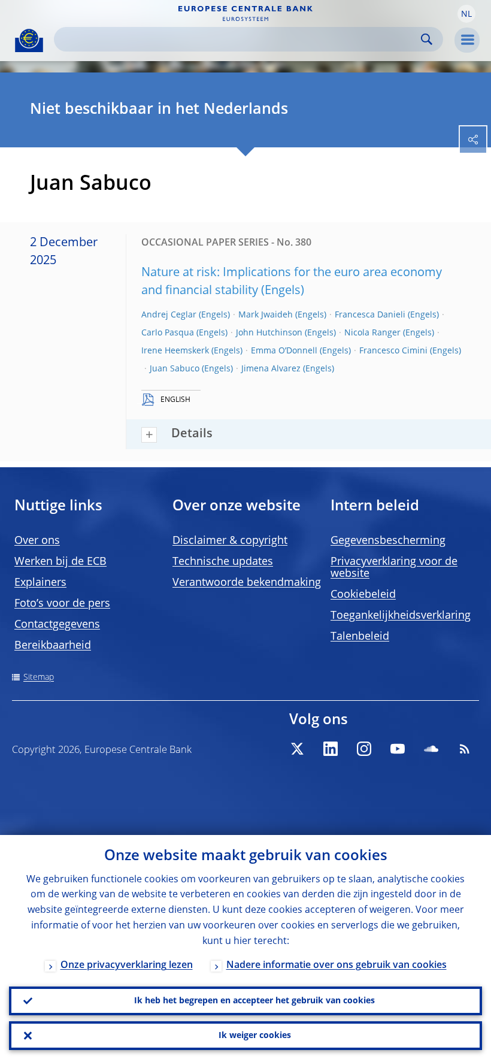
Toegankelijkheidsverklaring (401, 615)
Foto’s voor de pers (62, 603)
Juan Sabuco (174, 369)
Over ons (37, 540)
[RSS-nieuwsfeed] (464, 748)
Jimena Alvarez (271, 369)
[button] (466, 14)
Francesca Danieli (370, 315)
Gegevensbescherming (388, 540)
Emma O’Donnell (284, 351)
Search (427, 39)
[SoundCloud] (431, 748)
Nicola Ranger (372, 333)
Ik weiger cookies (255, 1035)
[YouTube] (397, 748)
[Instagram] (364, 748)
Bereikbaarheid (52, 645)
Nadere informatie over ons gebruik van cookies (336, 965)
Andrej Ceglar (168, 315)
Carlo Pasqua (167, 333)
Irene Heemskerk (175, 351)
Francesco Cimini (393, 351)
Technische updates (222, 561)
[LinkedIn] (330, 748)
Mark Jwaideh (265, 315)
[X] (297, 748)
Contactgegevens (57, 624)
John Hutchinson (269, 333)
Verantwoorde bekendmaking (246, 582)
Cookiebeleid (363, 594)
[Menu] (467, 40)
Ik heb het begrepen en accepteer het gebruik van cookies (254, 1001)
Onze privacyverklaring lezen (126, 965)
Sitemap (38, 677)
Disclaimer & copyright (229, 540)
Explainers (40, 582)
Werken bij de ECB (60, 561)
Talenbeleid (360, 636)
